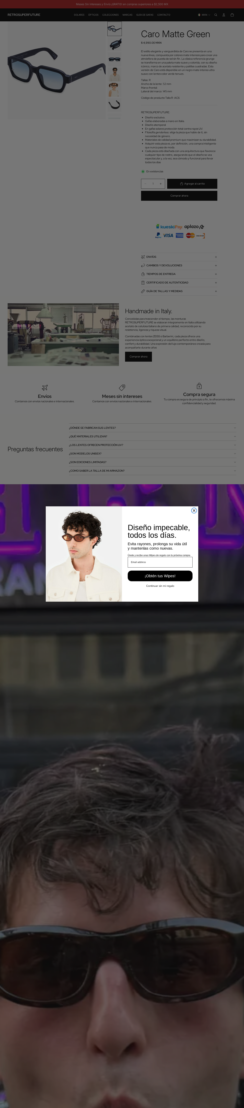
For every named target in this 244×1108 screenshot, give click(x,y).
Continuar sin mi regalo (160, 585)
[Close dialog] (194, 510)
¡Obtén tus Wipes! (160, 576)
